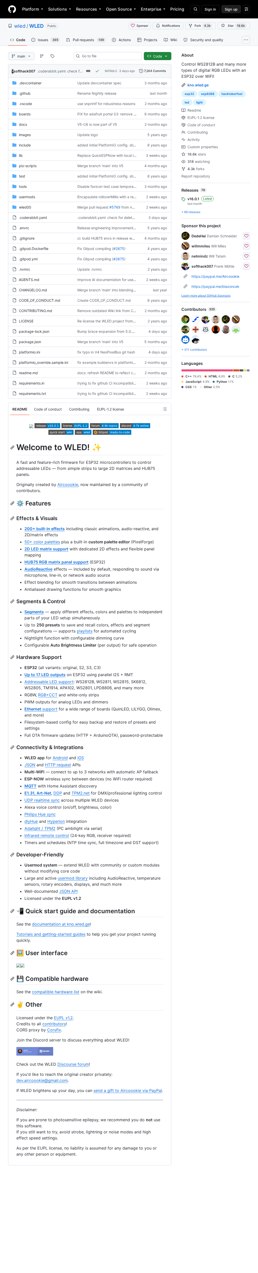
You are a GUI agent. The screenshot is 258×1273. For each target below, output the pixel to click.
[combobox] (110, 56)
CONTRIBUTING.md (35, 311)
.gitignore (27, 238)
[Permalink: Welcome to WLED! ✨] (12, 447)
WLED (36, 26)
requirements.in (31, 383)
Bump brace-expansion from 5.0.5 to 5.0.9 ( (114, 331)
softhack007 (24, 71)
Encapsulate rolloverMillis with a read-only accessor (119, 197)
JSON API (68, 891)
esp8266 (207, 94)
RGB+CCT (47, 694)
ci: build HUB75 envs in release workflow (110, 238)
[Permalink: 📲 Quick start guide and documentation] (12, 910)
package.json (30, 342)
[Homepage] (12, 9)
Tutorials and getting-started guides (50, 934)
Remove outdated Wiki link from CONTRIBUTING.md (120, 311)
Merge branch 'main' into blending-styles (110, 290)
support (40, 708)
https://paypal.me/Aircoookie (215, 276)
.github (24, 93)
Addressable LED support (49, 681)
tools (23, 186)
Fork (203, 26)
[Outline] (164, 409)
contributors (54, 1023)
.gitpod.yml (28, 259)
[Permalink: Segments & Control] (12, 601)
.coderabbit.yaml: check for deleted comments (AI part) (123, 217)
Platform (30, 9)
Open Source (119, 9)
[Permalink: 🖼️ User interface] (12, 952)
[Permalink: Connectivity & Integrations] (12, 747)
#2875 (118, 248)
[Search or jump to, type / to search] (194, 9)
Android (60, 757)
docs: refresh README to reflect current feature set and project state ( (135, 373)
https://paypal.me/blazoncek (215, 286)
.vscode (25, 103)
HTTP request (58, 764)
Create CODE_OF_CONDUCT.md (104, 300)
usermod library (73, 878)
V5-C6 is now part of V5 (97, 124)
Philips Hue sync (40, 814)
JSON (29, 764)
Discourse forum (73, 1064)
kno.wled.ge (198, 85)
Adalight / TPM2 (39, 828)
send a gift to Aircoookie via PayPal (127, 1090)
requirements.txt (32, 393)
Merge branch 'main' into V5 (100, 166)
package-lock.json (34, 331)
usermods (27, 197)
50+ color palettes (42, 541)
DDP (57, 793)
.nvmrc (24, 269)
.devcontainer (30, 83)
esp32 (189, 94)
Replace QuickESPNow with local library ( (111, 155)
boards (24, 114)
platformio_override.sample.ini (43, 362)
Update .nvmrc (89, 269)
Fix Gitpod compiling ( (95, 248)
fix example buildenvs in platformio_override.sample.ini (122, 362)
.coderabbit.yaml (33, 217)
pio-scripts (28, 166)
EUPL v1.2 (63, 1017)
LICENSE (26, 321)
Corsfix (54, 1029)
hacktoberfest (232, 94)
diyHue (31, 821)
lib (21, 155)
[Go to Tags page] (52, 56)
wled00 (25, 207)
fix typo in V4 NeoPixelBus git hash (106, 352)
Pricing (177, 9)
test (22, 176)
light (199, 102)
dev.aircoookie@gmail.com (42, 1080)
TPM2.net (81, 793)
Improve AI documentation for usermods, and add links (122, 279)
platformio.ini (29, 352)
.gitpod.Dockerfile (33, 248)
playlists (84, 630)
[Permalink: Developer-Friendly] (12, 854)
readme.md (28, 373)
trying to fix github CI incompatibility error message (119, 383)
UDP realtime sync (42, 800)
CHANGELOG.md (33, 290)
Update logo (87, 135)
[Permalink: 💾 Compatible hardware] (12, 978)
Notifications (171, 26)
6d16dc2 (111, 71)
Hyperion (56, 821)
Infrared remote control (46, 835)
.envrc (24, 228)
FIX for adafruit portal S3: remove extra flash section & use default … (133, 114)
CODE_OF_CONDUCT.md (39, 300)
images (25, 135)
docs (23, 124)
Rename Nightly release (96, 93)
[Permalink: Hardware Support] (12, 657)
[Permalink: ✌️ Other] (12, 1004)
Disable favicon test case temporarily (107, 186)
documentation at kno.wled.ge (61, 924)
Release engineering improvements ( (107, 228)
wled (19, 26)
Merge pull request (92, 207)
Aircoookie (67, 484)
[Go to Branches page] (42, 56)
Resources (86, 9)
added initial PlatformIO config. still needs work (116, 145)
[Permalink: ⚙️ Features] (12, 503)
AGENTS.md (29, 279)
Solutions (57, 9)
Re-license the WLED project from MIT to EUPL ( (116, 321)
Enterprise (151, 9)
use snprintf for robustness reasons (106, 103)
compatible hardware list (55, 991)
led (187, 102)
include (25, 145)
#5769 (114, 207)
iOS (80, 757)
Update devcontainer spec (99, 83)
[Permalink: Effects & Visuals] (12, 518)
